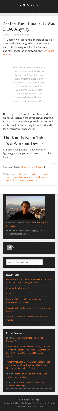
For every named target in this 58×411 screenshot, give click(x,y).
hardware (14, 177)
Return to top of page (29, 399)
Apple (33, 174)
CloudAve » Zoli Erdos (32, 166)
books (39, 174)
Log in (40, 406)
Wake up (10, 293)
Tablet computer (32, 180)
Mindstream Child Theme (32, 403)
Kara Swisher (29, 177)
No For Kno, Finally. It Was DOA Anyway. (29, 26)
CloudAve (47, 174)
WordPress (31, 406)
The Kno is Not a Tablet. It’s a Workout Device (26, 140)
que (47, 177)
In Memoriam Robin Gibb (17, 288)
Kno (43, 177)
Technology (18, 174)
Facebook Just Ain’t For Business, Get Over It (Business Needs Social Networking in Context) (28, 353)
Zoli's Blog (29, 5)
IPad (21, 177)
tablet (21, 180)
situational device (10, 180)
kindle (38, 177)
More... (31, 233)
